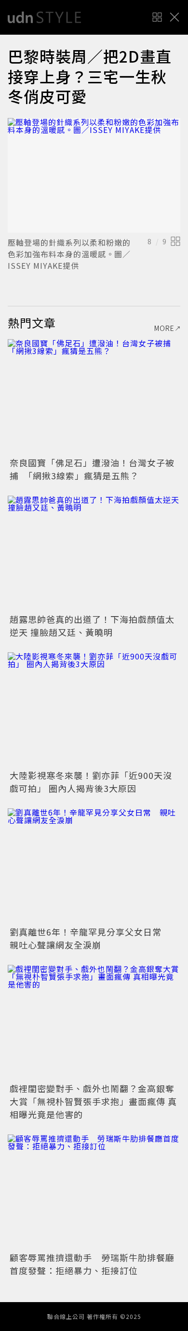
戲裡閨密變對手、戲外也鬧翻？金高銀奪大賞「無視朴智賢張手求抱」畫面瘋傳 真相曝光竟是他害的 (93, 1101)
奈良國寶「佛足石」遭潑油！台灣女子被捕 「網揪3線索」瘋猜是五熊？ (92, 469)
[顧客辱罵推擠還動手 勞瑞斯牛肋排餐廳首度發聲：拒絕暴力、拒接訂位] (94, 1192)
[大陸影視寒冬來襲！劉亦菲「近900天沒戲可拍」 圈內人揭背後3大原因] (94, 709)
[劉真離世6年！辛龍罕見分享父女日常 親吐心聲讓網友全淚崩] (94, 865)
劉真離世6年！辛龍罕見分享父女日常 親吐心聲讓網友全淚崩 (90, 938)
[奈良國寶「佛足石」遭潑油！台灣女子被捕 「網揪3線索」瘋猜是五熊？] (94, 396)
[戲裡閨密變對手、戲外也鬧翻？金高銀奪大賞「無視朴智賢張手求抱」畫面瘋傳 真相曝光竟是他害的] (94, 1022)
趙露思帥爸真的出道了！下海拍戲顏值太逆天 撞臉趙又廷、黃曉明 (92, 625)
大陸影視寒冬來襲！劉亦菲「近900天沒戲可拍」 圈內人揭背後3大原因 (91, 781)
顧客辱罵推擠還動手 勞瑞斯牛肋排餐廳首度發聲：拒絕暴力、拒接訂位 (92, 1264)
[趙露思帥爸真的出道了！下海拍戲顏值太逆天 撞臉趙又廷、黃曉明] (94, 553)
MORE (164, 328)
